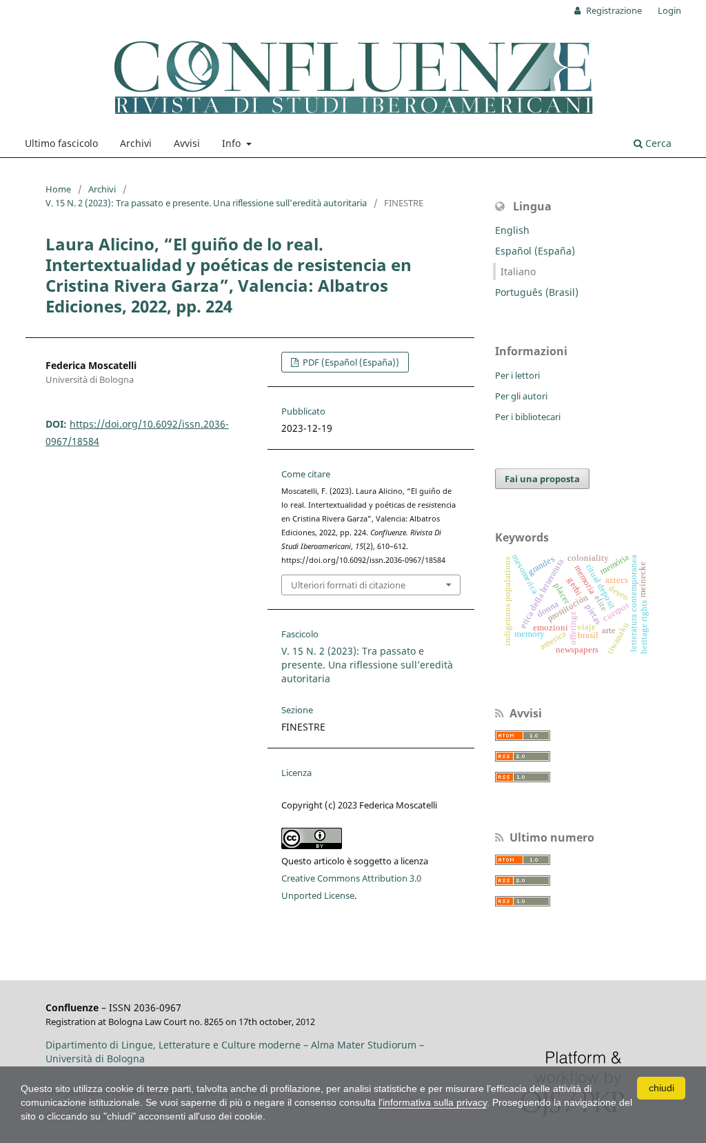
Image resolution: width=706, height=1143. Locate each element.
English (512, 230)
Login (669, 10)
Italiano (518, 271)
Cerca (657, 143)
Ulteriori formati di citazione (348, 585)
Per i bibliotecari (528, 416)
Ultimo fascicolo (61, 143)
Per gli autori (521, 396)
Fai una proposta (542, 479)
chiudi (661, 1087)
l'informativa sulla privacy (433, 1102)
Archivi (136, 143)
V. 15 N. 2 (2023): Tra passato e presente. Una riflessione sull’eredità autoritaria (206, 203)
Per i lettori (517, 375)
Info (232, 143)
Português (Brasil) (536, 292)
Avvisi (187, 143)
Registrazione (613, 10)
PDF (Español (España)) (350, 362)
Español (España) (535, 250)
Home (58, 189)
